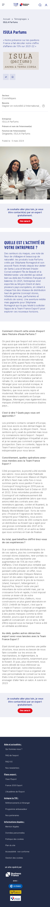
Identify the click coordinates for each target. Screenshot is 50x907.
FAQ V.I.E (9, 762)
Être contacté (25, 221)
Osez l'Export (11, 779)
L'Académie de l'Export (15, 792)
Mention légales (12, 826)
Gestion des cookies (14, 858)
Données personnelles (15, 833)
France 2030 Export (13, 785)
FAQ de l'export (12, 755)
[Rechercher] (40, 4)
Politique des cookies (14, 839)
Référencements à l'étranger (17, 803)
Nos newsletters (12, 768)
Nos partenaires (12, 815)
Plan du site (10, 845)
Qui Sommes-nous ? (13, 749)
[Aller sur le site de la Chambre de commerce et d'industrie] (15, 886)
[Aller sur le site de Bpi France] (15, 892)
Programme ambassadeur (16, 809)
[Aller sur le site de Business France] (13, 874)
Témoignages (20, 19)
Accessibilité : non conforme (17, 851)
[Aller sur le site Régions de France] (15, 898)
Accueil (7, 19)
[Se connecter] (46, 4)
